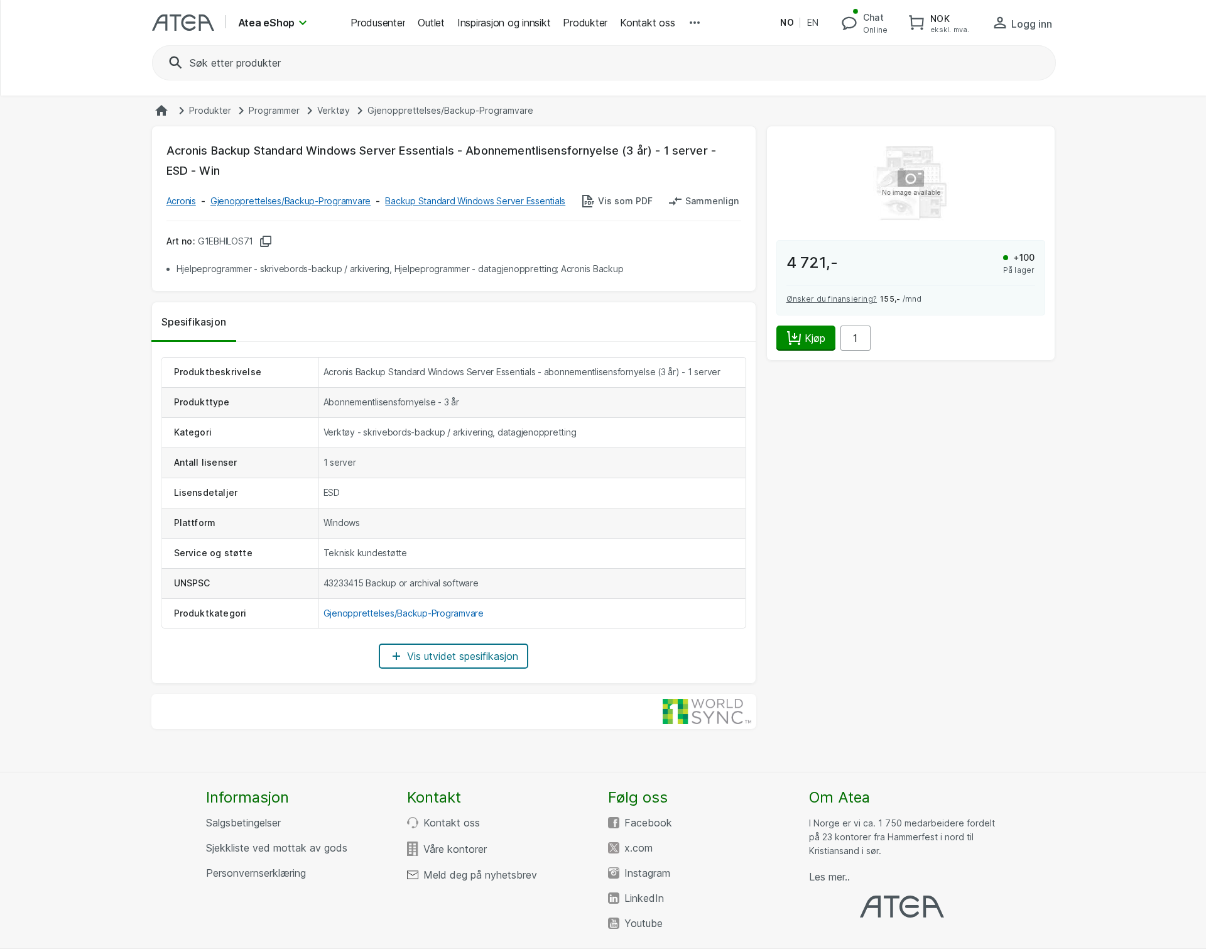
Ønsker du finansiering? (831, 299)
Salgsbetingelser (243, 822)
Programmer (274, 111)
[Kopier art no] (266, 241)
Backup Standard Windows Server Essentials (475, 200)
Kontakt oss (451, 822)
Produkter (210, 111)
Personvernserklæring (256, 873)
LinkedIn (644, 898)
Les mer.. (829, 876)
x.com (638, 848)
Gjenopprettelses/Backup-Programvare (450, 111)
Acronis (181, 200)
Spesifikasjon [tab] (194, 321)
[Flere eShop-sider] (695, 23)
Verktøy (333, 111)
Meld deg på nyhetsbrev (480, 875)
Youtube (643, 923)
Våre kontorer (455, 849)
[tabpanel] (453, 513)
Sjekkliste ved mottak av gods (276, 848)
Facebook (648, 822)
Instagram (647, 873)
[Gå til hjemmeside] (161, 111)
